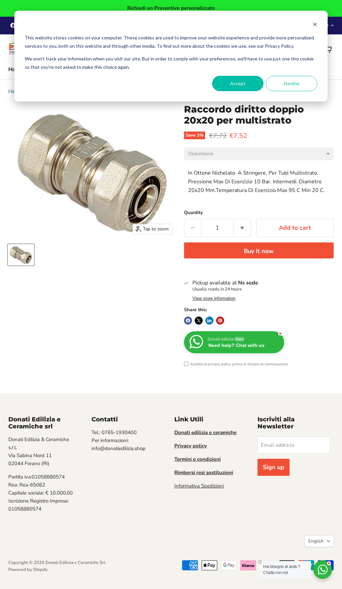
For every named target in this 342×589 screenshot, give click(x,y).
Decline (292, 83)
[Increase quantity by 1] (242, 228)
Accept (237, 83)
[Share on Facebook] (188, 321)
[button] (259, 153)
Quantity (193, 212)
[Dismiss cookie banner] (315, 25)
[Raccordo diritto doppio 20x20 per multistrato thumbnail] (21, 254)
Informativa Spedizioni (199, 485)
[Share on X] (199, 321)
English (316, 541)
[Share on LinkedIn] (209, 321)
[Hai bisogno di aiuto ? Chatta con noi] (322, 569)
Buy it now (259, 251)
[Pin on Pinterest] (220, 321)
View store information (213, 298)
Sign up (273, 467)
